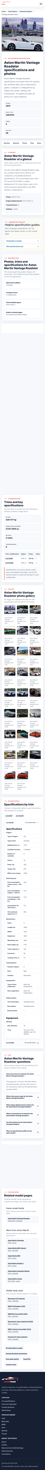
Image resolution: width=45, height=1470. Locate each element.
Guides (4, 1445)
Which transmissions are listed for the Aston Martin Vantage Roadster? (19, 1114)
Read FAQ (26, 1359)
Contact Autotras (8, 1407)
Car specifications (8, 1401)
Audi (3, 1418)
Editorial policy (7, 1451)
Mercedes (5, 1421)
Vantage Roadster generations (16, 1353)
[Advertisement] (22, 410)
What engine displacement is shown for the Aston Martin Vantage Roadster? (20, 1106)
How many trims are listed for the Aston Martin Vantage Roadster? (20, 1075)
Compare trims (11, 1364)
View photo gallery (12, 1359)
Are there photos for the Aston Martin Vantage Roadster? (19, 1123)
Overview (7, 143)
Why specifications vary (22, 246)
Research (16, 143)
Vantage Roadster (25, 11)
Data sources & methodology (12, 1448)
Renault (4, 1431)
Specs (39, 143)
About (4, 1442)
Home (4, 11)
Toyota (4, 1434)
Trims (32, 143)
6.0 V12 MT (9, 563)
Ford (3, 1427)
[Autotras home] (10, 1380)
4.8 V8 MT (9, 558)
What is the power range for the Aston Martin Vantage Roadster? (19, 1097)
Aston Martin (12, 11)
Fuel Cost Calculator (9, 1404)
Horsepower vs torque (22, 241)
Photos (24, 143)
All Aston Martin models (14, 1348)
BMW (4, 1424)
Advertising (6, 1410)
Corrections (6, 1454)
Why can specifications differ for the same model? (19, 1132)
